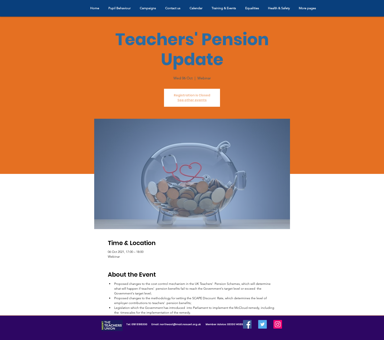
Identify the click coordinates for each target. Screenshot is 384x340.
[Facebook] (247, 324)
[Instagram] (277, 324)
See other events (192, 100)
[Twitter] (262, 324)
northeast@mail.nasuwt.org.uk (180, 324)
